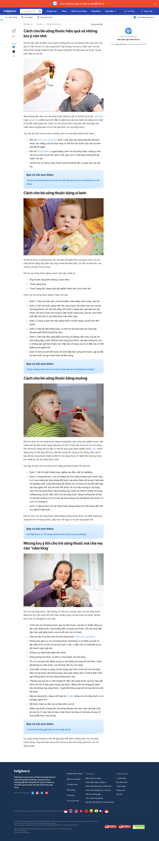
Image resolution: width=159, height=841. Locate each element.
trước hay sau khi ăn (84, 636)
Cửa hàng (70, 795)
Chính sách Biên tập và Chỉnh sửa (98, 786)
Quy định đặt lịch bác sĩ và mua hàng (99, 802)
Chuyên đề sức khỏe (75, 774)
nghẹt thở (33, 120)
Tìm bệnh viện (72, 784)
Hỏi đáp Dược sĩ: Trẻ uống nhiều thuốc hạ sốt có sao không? (56, 534)
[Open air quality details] (13, 31)
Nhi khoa (40, 24)
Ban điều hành (122, 782)
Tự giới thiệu (121, 778)
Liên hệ (119, 794)
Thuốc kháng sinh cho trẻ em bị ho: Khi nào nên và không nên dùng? (60, 369)
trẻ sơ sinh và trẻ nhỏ (47, 140)
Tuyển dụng (121, 786)
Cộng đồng (71, 790)
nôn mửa (98, 116)
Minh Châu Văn (121, 44)
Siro (94, 448)
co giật (69, 696)
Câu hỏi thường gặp (93, 794)
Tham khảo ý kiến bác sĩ (145, 17)
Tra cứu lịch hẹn (73, 801)
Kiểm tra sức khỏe (73, 779)
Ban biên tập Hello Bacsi (128, 39)
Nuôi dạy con (28, 24)
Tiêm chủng (12, 17)
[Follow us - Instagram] (37, 793)
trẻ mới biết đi (43, 151)
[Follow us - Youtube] (46, 793)
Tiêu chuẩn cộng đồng (94, 798)
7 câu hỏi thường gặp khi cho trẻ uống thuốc (48, 729)
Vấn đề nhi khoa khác (54, 24)
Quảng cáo (121, 790)
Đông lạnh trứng (46, 17)
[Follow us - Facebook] (32, 793)
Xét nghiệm (29, 17)
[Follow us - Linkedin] (42, 793)
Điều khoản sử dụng (93, 778)
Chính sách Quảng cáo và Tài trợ (97, 790)
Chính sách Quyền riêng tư (95, 782)
